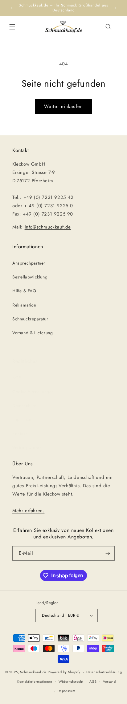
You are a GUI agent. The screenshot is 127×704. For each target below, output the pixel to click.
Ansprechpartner (28, 263)
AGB (17, 378)
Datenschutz (24, 405)
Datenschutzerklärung (104, 671)
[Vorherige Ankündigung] (11, 8)
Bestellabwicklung (29, 277)
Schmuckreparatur (30, 319)
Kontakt (19, 433)
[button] (12, 27)
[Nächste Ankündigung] (115, 8)
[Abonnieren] (107, 553)
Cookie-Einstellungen (33, 392)
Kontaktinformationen (34, 681)
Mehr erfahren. (28, 510)
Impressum (23, 419)
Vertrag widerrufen (31, 447)
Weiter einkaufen (63, 106)
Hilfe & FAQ (24, 291)
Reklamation (24, 305)
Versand (109, 681)
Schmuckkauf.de (33, 671)
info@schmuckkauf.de (48, 227)
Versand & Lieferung (32, 333)
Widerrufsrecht (71, 681)
